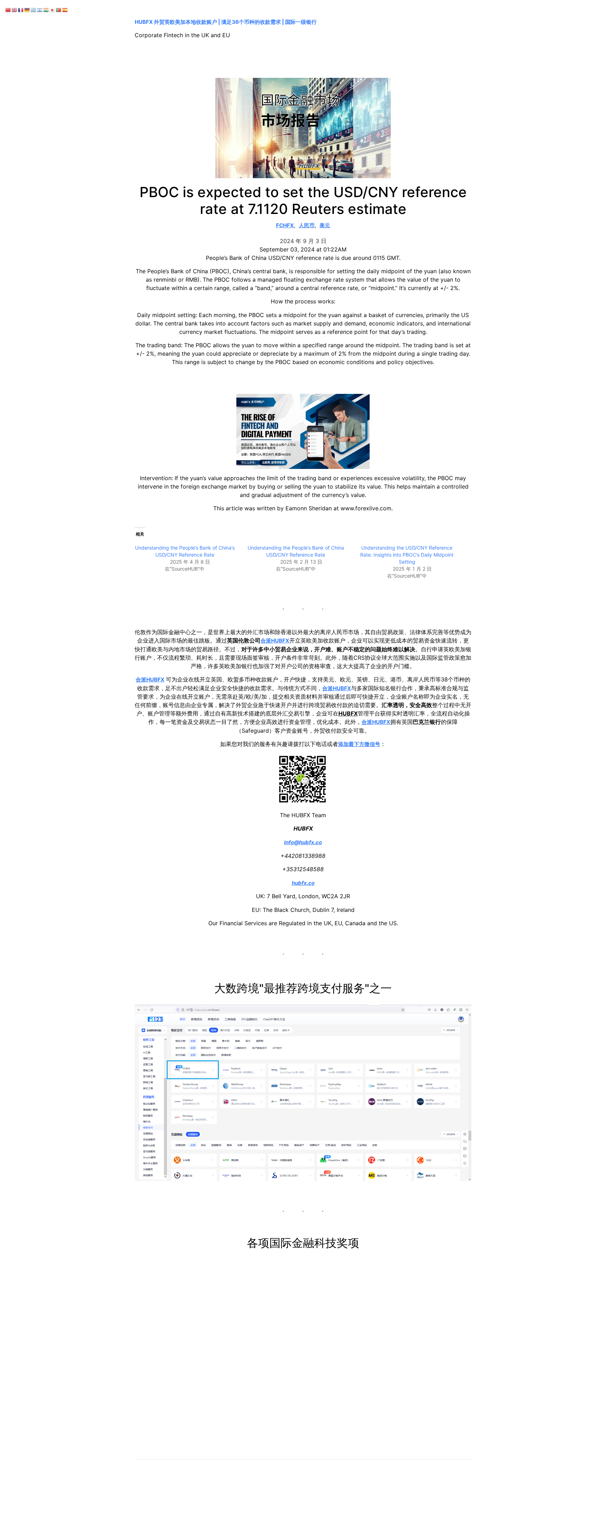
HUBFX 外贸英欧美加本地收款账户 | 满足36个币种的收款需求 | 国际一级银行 (226, 22)
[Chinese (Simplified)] (8, 9)
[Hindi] (46, 9)
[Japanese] (52, 9)
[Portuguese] (59, 9)
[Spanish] (65, 9)
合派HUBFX (275, 640)
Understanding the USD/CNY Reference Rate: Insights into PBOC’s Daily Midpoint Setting (406, 555)
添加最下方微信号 (359, 744)
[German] (27, 9)
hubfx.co (303, 883)
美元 (324, 225)
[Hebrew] (40, 9)
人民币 (307, 225)
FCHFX (285, 225)
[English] (15, 9)
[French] (21, 9)
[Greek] (34, 9)
